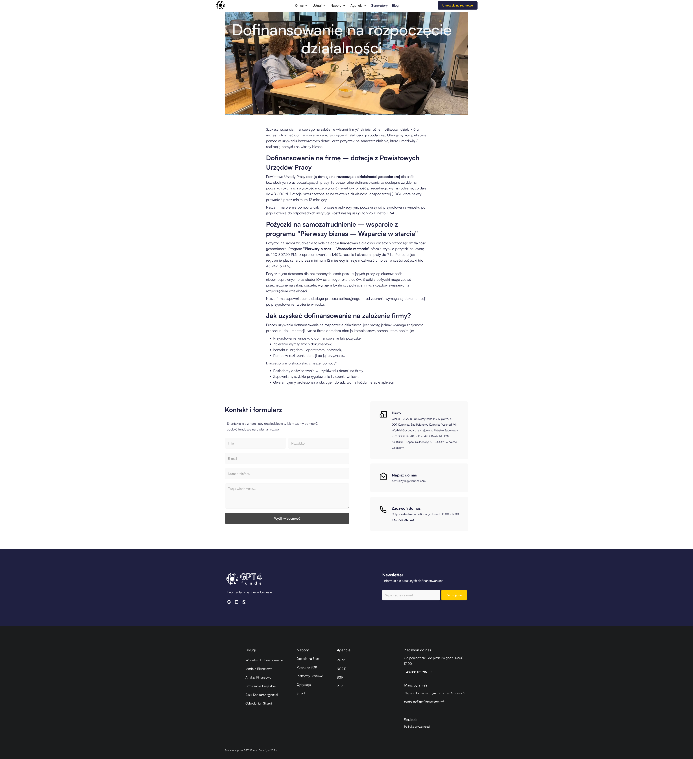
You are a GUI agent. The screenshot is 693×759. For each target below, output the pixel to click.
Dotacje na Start (308, 658)
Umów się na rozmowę (457, 5)
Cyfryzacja (304, 684)
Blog (395, 5)
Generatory (379, 5)
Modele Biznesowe (258, 669)
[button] (301, 5)
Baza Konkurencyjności (261, 695)
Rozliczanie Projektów (260, 686)
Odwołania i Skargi (258, 703)
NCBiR (341, 669)
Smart (301, 693)
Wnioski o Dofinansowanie (264, 660)
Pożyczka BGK (307, 667)
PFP (340, 686)
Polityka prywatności (417, 726)
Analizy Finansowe (258, 677)
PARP (341, 660)
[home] (220, 5)
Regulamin (410, 719)
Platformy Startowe (310, 676)
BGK (340, 677)
